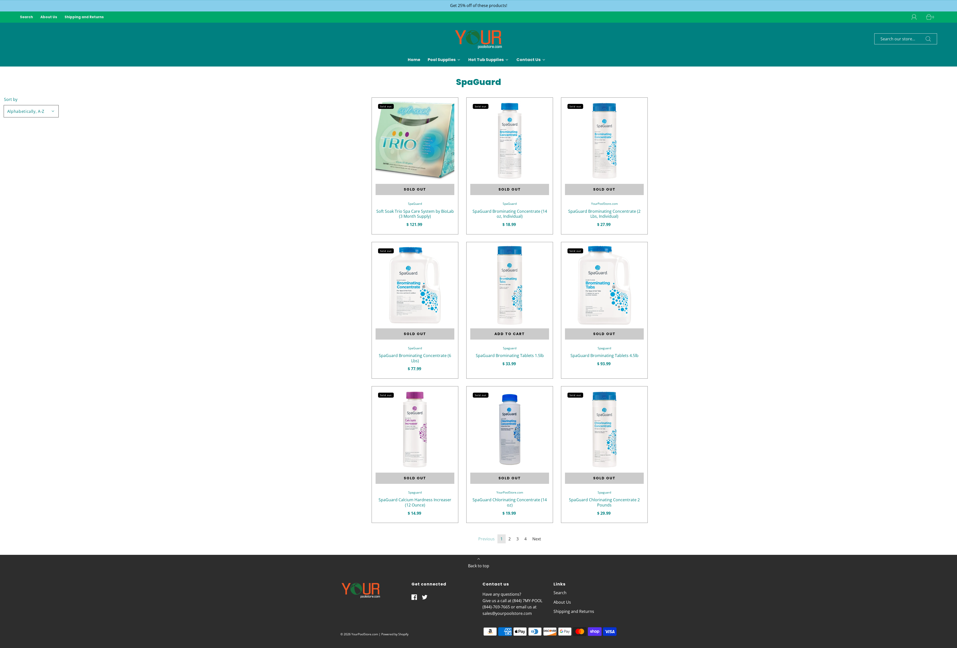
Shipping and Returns (84, 17)
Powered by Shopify (394, 634)
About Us (48, 17)
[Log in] (916, 16)
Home (414, 60)
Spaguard (509, 348)
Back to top (478, 566)
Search (26, 17)
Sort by (10, 99)
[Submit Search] (928, 38)
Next (536, 539)
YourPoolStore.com (604, 204)
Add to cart (509, 333)
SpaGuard (415, 204)
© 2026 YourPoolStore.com (359, 634)
